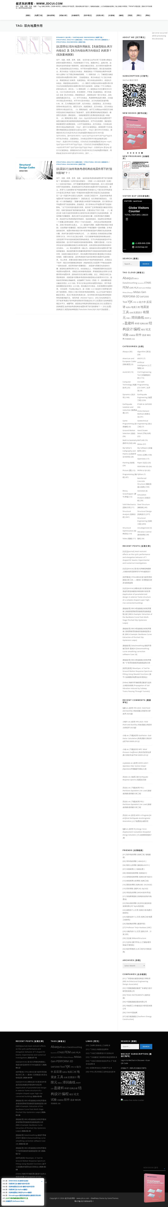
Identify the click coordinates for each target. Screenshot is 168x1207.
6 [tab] (142, 153)
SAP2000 (144, 296)
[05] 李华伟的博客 (130, 861)
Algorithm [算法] (144, 351)
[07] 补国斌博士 (129, 869)
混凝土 (128, 318)
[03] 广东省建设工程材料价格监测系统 (100, 1057)
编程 (137, 328)
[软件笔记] (88, 15)
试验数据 (132, 335)
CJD (124, 708)
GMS (131, 287)
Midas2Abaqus (128, 292)
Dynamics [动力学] (63, 37)
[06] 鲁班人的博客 (130, 865)
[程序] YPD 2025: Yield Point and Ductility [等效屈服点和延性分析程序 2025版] (137, 711)
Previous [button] (126, 132)
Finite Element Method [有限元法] (143, 414)
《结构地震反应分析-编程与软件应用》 (21, 1186)
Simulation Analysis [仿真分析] (143, 498)
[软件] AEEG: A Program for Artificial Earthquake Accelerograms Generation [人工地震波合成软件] (137, 818)
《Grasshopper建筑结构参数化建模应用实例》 (25, 1195)
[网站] (147, 15)
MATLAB (142, 288)
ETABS (147, 282)
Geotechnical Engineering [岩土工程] (144, 424)
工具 (126, 312)
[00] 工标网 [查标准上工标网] (97, 1045)
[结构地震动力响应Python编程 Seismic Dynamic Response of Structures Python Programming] (135, 133)
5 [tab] (139, 153)
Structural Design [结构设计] (96, 40)
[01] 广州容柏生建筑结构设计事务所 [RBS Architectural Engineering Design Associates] (136, 981)
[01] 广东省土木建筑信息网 (96, 1049)
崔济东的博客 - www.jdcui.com (39, 3)
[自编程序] (75, 15)
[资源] (130, 15)
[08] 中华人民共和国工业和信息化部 (100, 1072)
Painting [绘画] (129, 462)
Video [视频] (127, 538)
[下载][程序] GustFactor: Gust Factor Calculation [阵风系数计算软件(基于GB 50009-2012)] (137, 738)
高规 (133, 339)
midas (148, 287)
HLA (136, 287)
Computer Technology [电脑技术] (130, 385)
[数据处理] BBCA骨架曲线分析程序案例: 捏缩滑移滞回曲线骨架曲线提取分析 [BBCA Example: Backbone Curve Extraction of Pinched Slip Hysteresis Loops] (137, 634)
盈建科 (129, 323)
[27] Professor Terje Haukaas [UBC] (137, 927)
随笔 (139, 538)
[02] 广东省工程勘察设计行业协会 (99, 1053)
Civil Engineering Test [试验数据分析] (144, 375)
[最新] (28, 15)
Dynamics (141, 283)
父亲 (52, 1088)
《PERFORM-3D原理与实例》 (18, 1181)
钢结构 (78, 1099)
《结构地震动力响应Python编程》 (20, 1192)
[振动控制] (51, 15)
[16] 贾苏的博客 (129, 884)
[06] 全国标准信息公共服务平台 (98, 1068)
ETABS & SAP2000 (144, 404)
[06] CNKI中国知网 (130, 1012)
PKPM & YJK (142, 470)
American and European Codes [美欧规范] (129, 361)
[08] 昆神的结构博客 (130, 873)
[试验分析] (63, 15)
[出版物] (111, 15)
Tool (125, 302)
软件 (139, 335)
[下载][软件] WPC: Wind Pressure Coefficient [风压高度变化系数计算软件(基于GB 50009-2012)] (137, 752)
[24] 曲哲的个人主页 (130, 910)
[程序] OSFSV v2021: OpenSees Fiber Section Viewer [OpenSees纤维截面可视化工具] (136, 766)
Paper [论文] (142, 462)
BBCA (136, 278)
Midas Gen (139, 292)
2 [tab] (130, 153)
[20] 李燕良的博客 (130, 892)
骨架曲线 (128, 339)
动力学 (142, 302)
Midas (139, 444)
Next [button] (144, 132)
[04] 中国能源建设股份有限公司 (135, 1002)
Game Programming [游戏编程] (130, 424)
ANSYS (140, 358)
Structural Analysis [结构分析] (69, 40)
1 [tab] (128, 153)
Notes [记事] (142, 455)
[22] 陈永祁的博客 (130, 903)
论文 (148, 329)
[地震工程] (39, 15)
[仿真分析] (100, 15)
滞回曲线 (137, 317)
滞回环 (147, 318)
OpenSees (141, 459)
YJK (130, 301)
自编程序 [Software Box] (15, 1201)
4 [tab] (136, 153)
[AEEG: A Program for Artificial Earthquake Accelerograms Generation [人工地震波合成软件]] (136, 175)
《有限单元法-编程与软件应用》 (19, 1183)
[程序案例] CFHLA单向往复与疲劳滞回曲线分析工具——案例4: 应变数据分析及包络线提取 (137, 580)
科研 (137, 323)
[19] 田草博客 (128, 888)
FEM (126, 287)
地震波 (144, 307)
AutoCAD (126, 372)
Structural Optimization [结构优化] (129, 531)
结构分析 (144, 323)
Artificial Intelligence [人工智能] (144, 365)
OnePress (95, 1198)
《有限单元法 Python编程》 (18, 1189)
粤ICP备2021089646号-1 (84, 1201)
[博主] (139, 15)
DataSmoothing (130, 282)
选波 (144, 335)
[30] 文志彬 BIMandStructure (134, 938)
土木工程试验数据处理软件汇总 (17, 1198)
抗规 (131, 312)
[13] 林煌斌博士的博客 (131, 881)
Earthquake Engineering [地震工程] (88, 37)
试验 (126, 335)
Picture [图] (127, 470)
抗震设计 (137, 312)
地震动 (128, 307)
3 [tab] (133, 153)
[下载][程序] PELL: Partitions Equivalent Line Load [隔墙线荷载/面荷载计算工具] (137, 790)
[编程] (121, 15)
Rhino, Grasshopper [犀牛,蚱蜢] (129, 494)
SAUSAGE (141, 491)
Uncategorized (143, 528)
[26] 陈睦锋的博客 (130, 923)
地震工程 (135, 307)
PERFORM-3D (131, 296)
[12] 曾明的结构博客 (130, 877)
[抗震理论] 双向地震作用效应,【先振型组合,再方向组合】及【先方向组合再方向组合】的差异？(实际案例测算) (84, 50)
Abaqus (128, 278)
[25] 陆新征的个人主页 (131, 917)
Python (140, 474)
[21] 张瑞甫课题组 (130, 896)
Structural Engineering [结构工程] (71, 42)
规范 (143, 329)
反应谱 (58, 1071)
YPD (134, 302)
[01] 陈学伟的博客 (130, 854)
